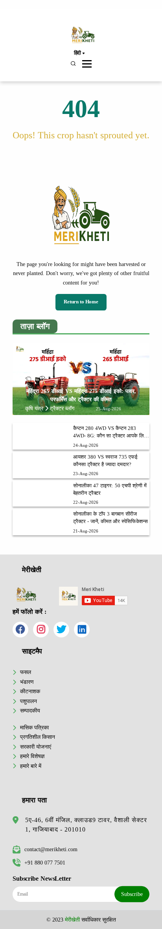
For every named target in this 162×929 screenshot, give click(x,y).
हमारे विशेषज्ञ (32, 756)
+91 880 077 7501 (44, 862)
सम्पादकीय (30, 710)
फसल (25, 672)
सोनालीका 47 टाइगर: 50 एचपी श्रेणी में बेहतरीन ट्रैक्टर (109, 489)
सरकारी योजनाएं (35, 747)
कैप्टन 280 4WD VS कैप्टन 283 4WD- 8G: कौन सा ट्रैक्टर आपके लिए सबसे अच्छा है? (109, 433)
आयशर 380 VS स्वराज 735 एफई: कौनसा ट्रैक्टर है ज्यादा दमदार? (105, 460)
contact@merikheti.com (50, 849)
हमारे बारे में (30, 766)
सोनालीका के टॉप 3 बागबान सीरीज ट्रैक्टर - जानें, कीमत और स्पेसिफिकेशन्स (110, 517)
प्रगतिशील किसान (37, 737)
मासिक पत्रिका (34, 727)
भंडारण (27, 682)
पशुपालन (28, 701)
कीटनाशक (30, 691)
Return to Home (81, 302)
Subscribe (132, 894)
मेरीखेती (72, 919)
